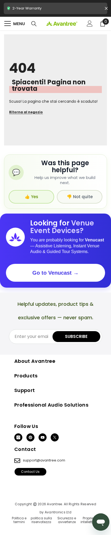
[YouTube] (43, 437)
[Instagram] (18, 437)
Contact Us (30, 471)
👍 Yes (31, 197)
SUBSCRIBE (76, 336)
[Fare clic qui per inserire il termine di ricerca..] (34, 24)
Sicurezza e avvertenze (66, 520)
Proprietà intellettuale (90, 520)
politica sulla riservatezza (41, 520)
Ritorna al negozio (26, 112)
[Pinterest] (30, 437)
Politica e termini (19, 520)
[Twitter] (55, 437)
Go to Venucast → (55, 273)
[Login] (90, 23)
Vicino (106, 8)
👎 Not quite (80, 197)
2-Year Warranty (55, 10)
